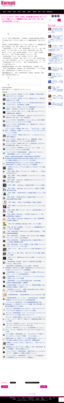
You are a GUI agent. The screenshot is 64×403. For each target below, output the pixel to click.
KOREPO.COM (12, 397)
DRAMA (24, 11)
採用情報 (37, 399)
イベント (37, 397)
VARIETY (29, 11)
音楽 (54, 397)
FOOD (43, 11)
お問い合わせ (31, 399)
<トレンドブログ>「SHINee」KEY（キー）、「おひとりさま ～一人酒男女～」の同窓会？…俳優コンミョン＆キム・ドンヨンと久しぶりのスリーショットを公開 (25, 130)
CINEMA (34, 11)
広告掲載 (42, 399)
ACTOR (19, 11)
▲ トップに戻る (32, 394)
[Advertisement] (40, 4)
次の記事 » (43, 386)
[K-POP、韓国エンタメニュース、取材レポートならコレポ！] (8, 2)
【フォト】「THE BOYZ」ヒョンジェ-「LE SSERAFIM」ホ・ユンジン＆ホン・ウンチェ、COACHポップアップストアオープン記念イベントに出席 (25, 329)
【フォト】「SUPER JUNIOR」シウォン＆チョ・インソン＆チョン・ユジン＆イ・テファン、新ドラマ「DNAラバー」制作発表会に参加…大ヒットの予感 (25, 319)
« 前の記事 (4, 386)
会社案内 (14, 399)
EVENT (14, 11)
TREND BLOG (49, 11)
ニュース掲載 (49, 399)
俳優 (42, 397)
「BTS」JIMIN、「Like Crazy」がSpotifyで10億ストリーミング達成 (25, 185)
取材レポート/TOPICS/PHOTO (28, 397)
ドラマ (46, 397)
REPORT (9, 11)
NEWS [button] (4, 11)
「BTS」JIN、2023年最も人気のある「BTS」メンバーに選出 (24, 224)
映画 (50, 397)
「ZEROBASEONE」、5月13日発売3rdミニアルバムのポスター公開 (26, 294)
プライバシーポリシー (22, 399)
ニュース (18, 397)
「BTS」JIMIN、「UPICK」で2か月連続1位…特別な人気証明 (24, 202)
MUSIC (39, 11)
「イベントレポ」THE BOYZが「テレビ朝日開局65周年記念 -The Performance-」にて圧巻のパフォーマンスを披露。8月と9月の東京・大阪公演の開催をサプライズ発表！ (25, 304)
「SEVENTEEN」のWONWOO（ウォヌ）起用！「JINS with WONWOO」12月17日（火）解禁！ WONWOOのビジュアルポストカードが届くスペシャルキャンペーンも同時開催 (25, 268)
